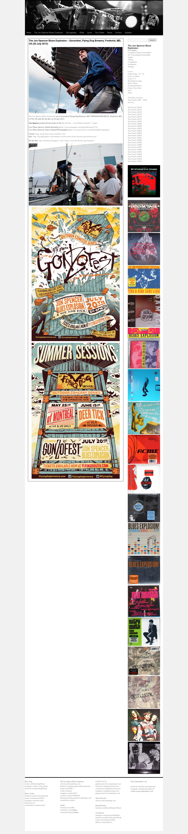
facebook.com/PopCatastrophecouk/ (143, 787)
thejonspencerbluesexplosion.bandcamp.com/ (76, 798)
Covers (130, 72)
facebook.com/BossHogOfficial (36, 789)
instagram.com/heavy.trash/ (34, 801)
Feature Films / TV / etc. (136, 74)
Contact (118, 32)
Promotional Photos (135, 86)
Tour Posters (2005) (135, 128)
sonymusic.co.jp (66, 810)
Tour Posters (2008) (135, 126)
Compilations (132, 62)
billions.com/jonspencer (103, 822)
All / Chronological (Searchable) (139, 55)
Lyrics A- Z (132, 79)
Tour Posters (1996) (135, 150)
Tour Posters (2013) (135, 114)
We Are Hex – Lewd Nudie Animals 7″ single (79, 123)
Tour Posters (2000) (135, 140)
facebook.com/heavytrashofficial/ (36, 796)
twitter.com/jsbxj (66, 791)
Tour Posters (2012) (135, 117)
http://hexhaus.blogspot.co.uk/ (51, 140)
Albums (130, 60)
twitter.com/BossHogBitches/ (35, 784)
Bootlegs (131, 67)
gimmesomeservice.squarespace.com (108, 784)
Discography (71, 32)
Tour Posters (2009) (135, 124)
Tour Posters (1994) (135, 154)
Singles (130, 57)
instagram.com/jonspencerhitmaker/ (107, 815)
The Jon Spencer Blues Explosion (48, 32)
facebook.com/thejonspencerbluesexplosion (75, 786)
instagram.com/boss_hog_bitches (36, 786)
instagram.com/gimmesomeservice (107, 791)
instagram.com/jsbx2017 (68, 793)
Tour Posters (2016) (135, 107)
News (28, 32)
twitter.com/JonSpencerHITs (105, 820)
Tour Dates (99, 32)
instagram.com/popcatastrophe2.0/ (142, 789)
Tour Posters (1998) (135, 145)
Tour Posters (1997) (135, 147)
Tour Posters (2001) (135, 138)
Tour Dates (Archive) (135, 98)
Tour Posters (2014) (135, 112)
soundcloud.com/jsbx (67, 800)
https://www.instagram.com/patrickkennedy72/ (78, 127)
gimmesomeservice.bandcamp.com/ (107, 793)
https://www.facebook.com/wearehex (79, 140)
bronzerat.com (65, 808)
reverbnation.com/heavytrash (35, 805)
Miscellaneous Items (135, 81)
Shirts (130, 93)
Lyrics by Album (133, 76)
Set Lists (131, 102)
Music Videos (132, 83)
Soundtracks (132, 64)
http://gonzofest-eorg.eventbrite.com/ (51, 134)
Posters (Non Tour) (134, 88)
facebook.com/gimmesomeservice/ (107, 786)
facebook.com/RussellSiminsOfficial (108, 808)
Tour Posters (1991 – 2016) (137, 100)
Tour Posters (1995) (135, 152)
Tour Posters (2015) (135, 110)
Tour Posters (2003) (135, 133)
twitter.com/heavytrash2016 (34, 798)
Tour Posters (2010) (135, 121)
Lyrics (89, 32)
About (109, 32)
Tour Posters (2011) (135, 119)
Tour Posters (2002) (135, 136)
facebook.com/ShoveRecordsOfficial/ (108, 818)
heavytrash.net (30, 803)
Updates (128, 32)
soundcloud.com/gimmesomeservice (108, 789)
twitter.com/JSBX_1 (67, 789)
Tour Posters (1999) (135, 143)
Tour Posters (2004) (135, 131)
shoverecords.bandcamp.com (70, 784)
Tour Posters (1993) (135, 157)
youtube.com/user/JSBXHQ (70, 796)
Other (81, 32)
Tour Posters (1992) (135, 159)
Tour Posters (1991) (135, 161)
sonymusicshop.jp (66, 812)
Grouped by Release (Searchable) (139, 53)
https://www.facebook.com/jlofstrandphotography (88, 130)
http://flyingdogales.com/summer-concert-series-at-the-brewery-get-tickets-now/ (65, 136)
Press (130, 90)
